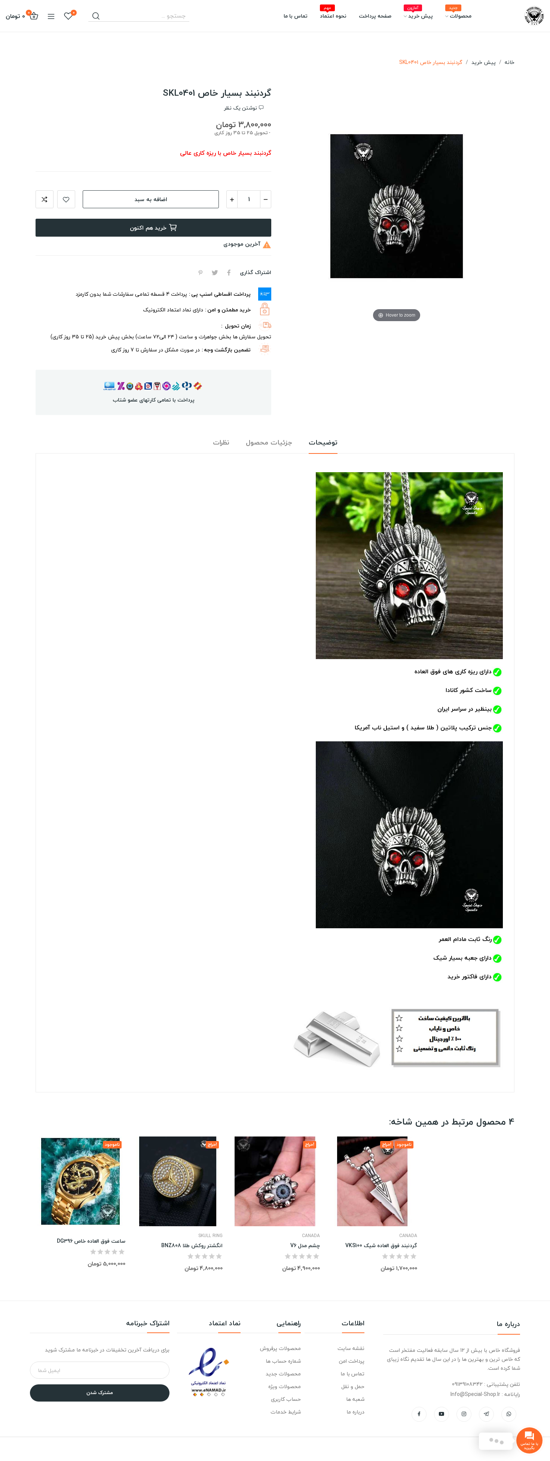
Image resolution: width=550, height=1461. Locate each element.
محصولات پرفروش (280, 1348)
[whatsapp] (508, 1414)
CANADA (311, 1236)
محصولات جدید (283, 1374)
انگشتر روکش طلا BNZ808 (192, 1245)
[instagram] (463, 1414)
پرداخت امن (351, 1361)
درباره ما (355, 1412)
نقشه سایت (350, 1348)
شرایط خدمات (285, 1412)
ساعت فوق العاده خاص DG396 (91, 1241)
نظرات (221, 442)
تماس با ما (352, 1374)
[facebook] (419, 1414)
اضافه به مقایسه (45, 199)
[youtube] (441, 1414)
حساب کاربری (285, 1399)
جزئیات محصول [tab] (269, 442)
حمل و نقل (352, 1386)
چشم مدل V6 (305, 1245)
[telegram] (486, 1414)
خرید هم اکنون (148, 228)
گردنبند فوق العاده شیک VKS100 (381, 1245)
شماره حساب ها (283, 1361)
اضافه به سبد (151, 199)
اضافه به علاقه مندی (66, 199)
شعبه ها (355, 1399)
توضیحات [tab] (323, 442)
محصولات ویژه (284, 1386)
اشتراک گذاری (229, 272)
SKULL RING (210, 1236)
